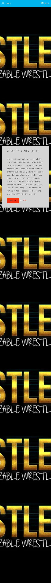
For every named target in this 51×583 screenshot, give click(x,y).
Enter (13, 200)
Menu (8, 3)
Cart (47, 3)
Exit (24, 200)
